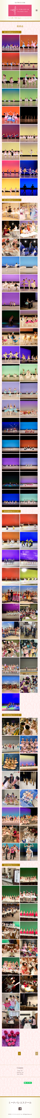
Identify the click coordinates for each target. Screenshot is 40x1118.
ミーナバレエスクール (20, 1102)
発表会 (20, 26)
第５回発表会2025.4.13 (11, 32)
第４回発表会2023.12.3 (11, 200)
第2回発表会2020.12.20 (11, 715)
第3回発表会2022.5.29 (11, 511)
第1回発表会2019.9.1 (11, 865)
